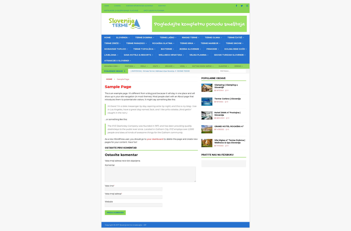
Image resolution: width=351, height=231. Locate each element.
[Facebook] (236, 5)
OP (145, 225)
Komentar (110, 165)
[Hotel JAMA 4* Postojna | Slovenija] (206, 115)
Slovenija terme (126, 225)
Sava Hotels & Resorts (137, 55)
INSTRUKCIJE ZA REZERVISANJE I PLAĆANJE (121, 11)
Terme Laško (167, 37)
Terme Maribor (209, 43)
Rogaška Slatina (162, 43)
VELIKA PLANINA (197, 55)
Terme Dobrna (143, 37)
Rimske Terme (189, 37)
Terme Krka (186, 43)
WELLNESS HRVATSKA (170, 55)
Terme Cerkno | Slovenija (227, 98)
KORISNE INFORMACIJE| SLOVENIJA (139, 6)
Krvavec (169, 66)
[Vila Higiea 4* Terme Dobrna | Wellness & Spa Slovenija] (206, 143)
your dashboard (155, 139)
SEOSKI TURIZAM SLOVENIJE (229, 55)
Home (106, 6)
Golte (155, 66)
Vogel (182, 66)
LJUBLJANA (110, 55)
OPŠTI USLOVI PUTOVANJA (154, 11)
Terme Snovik (233, 43)
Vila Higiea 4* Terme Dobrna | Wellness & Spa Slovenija (229, 141)
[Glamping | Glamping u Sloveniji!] (206, 88)
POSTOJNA (129, 66)
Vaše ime (109, 186)
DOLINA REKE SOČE (234, 49)
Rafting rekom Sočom (202, 66)
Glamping (223, 66)
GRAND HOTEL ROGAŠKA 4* (229, 126)
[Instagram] (247, 5)
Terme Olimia (212, 37)
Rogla (143, 66)
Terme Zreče (111, 43)
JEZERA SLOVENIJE (189, 49)
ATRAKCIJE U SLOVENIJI (116, 60)
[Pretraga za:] (232, 71)
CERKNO (237, 66)
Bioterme (166, 49)
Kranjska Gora (111, 66)
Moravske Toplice (115, 49)
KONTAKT (162, 6)
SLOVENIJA (122, 37)
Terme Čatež (234, 37)
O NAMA (117, 6)
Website (109, 201)
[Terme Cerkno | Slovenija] (206, 101)
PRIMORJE (211, 49)
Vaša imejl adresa (113, 194)
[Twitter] (241, 5)
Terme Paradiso (135, 43)
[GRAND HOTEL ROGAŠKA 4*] (206, 129)
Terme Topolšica (143, 49)
